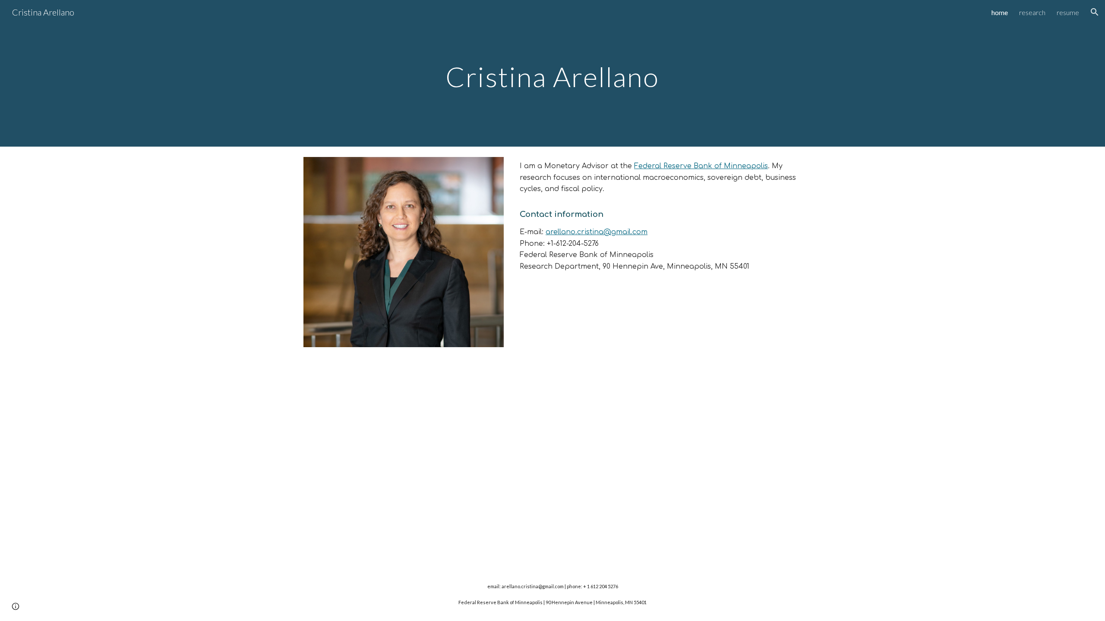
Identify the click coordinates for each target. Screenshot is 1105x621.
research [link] (1032, 12)
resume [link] (1068, 12)
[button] (1094, 12)
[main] (552, 73)
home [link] (999, 12)
